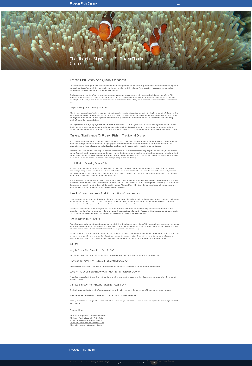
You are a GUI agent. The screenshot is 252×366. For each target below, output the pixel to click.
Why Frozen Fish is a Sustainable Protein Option (87, 318)
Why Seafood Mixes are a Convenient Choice (86, 325)
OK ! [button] (154, 363)
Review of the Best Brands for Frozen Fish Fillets (87, 323)
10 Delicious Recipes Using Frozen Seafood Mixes (88, 315)
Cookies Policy (145, 363)
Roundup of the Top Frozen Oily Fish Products (86, 320)
